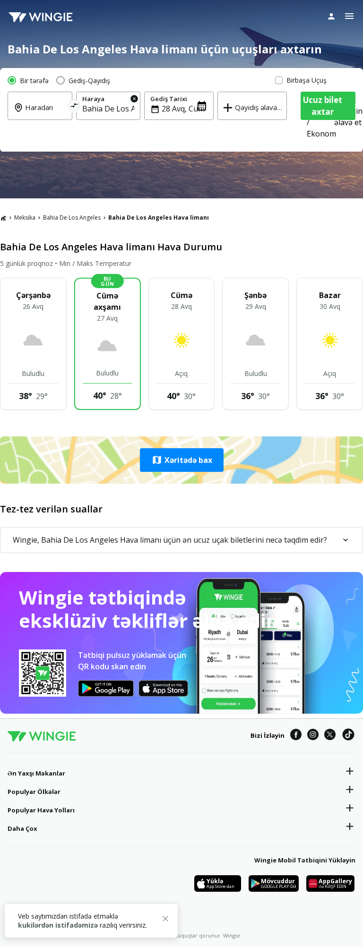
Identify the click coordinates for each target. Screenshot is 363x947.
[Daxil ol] (331, 16)
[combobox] (45, 114)
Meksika (24, 217)
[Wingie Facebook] (296, 736)
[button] (181, 460)
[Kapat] (165, 920)
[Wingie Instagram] (313, 736)
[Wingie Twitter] (330, 736)
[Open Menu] (349, 16)
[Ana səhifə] (3, 217)
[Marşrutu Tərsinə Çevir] (74, 107)
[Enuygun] (41, 17)
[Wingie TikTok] (348, 735)
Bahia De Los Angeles (72, 217)
